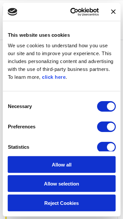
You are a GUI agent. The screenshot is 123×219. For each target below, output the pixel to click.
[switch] (106, 126)
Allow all (62, 164)
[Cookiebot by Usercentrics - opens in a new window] (73, 12)
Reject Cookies (61, 203)
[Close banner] (113, 12)
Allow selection (61, 183)
